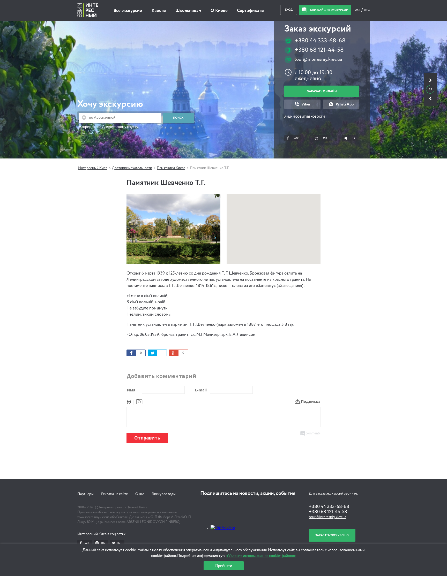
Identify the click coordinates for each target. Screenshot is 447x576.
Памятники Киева (171, 168)
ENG (367, 10)
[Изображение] (139, 401)
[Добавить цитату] (130, 401)
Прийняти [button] (223, 566)
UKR (358, 10)
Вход (289, 9)
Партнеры (85, 494)
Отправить (147, 438)
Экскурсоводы (164, 494)
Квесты (159, 11)
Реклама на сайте (114, 494)
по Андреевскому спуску (117, 127)
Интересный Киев (92, 168)
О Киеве (219, 11)
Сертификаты (250, 11)
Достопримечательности (132, 168)
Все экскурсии (128, 11)
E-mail (201, 390)
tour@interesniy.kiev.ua (318, 59)
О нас (139, 494)
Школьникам (188, 11)
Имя (131, 390)
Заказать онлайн (322, 91)
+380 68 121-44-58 (319, 50)
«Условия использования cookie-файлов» (261, 556)
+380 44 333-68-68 (320, 41)
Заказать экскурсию (332, 535)
